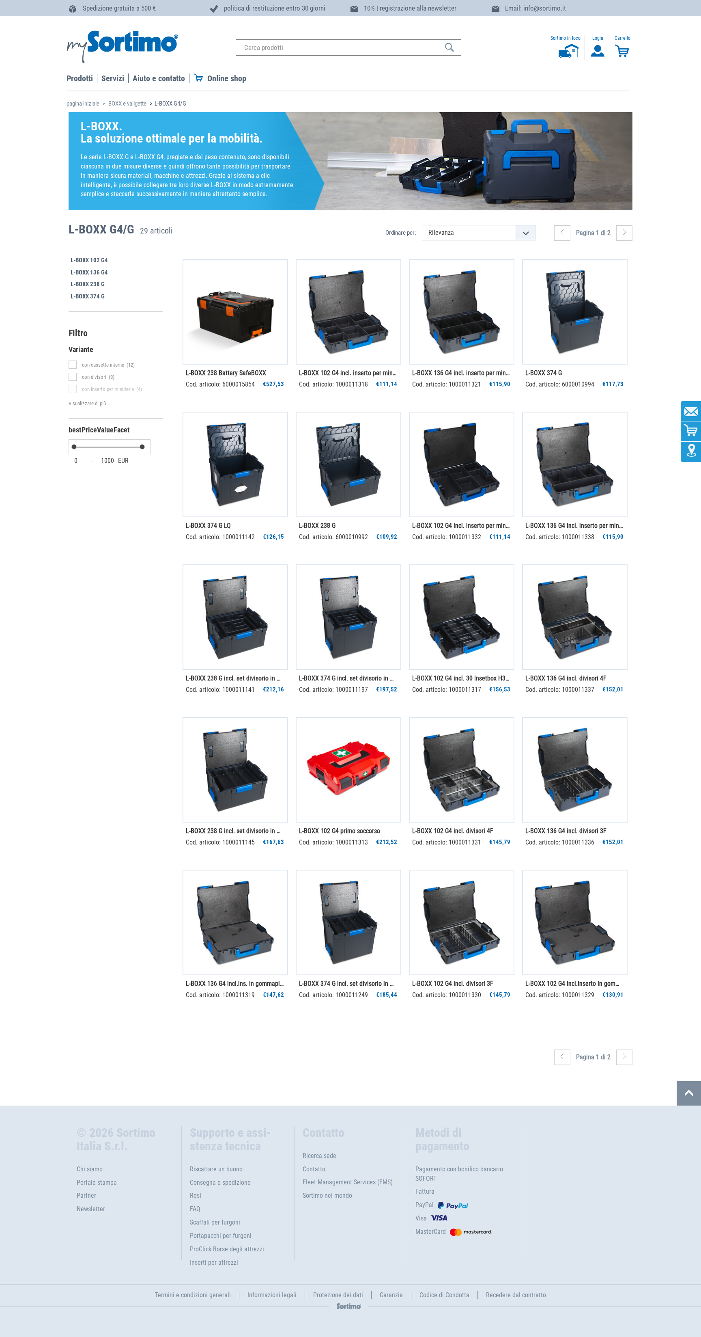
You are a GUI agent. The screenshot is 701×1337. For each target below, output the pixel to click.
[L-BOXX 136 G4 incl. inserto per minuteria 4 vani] (575, 464)
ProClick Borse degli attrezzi (227, 1249)
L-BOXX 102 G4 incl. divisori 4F (452, 831)
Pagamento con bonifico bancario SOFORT (459, 1173)
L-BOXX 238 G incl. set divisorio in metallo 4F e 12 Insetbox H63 (235, 678)
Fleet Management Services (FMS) (348, 1182)
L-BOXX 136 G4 (89, 272)
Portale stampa (97, 1182)
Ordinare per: (400, 232)
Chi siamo (90, 1169)
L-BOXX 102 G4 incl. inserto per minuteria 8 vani (348, 373)
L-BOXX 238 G (88, 284)
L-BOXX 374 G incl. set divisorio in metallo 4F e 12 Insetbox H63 (348, 678)
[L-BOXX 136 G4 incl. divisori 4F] (575, 617)
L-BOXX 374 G (88, 296)
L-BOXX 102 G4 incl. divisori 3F (452, 983)
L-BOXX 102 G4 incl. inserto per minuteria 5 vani (461, 525)
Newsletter (91, 1209)
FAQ (195, 1209)
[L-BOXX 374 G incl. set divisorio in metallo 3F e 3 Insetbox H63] (348, 922)
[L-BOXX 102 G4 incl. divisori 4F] (461, 770)
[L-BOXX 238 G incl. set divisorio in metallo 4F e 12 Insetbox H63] (235, 617)
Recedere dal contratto (516, 1295)
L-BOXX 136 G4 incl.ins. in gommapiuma (235, 983)
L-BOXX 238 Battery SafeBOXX (226, 373)
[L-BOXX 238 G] (348, 464)
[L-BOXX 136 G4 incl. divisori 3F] (575, 770)
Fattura (424, 1191)
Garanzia (391, 1295)
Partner (86, 1195)
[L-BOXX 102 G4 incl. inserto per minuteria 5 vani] (461, 464)
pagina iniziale (83, 103)
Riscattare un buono (216, 1169)
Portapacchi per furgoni (221, 1236)
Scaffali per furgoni (215, 1222)
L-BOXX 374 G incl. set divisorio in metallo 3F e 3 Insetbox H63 (348, 983)
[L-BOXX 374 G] (575, 312)
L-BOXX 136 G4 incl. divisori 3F (565, 831)
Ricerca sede (319, 1156)
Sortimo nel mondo (327, 1195)
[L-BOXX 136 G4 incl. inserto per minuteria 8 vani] (461, 312)
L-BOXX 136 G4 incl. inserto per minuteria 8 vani (461, 373)
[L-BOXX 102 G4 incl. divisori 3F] (461, 922)
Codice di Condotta (444, 1295)
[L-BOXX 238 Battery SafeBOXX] (235, 312)
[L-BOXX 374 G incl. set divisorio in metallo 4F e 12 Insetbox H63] (348, 617)
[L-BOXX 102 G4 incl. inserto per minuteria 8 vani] (348, 312)
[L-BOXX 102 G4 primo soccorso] (348, 770)
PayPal (424, 1205)
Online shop (226, 78)
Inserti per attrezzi (214, 1262)
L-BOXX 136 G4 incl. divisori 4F (565, 678)
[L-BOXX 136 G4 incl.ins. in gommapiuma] (235, 922)
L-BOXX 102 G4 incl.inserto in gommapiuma (574, 983)
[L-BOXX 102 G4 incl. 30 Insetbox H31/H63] (461, 617)
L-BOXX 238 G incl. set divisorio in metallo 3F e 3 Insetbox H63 (235, 831)
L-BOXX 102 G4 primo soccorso (339, 831)
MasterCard (430, 1231)
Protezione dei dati (338, 1295)
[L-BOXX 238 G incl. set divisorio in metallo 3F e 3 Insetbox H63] (235, 770)
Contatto (314, 1169)
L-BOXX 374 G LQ (208, 525)
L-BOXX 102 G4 (89, 260)
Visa (421, 1218)
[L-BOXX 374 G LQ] (235, 464)
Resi (195, 1195)
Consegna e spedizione (220, 1182)
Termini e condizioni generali (193, 1295)
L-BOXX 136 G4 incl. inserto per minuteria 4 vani (574, 525)
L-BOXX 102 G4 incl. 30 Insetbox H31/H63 (461, 678)
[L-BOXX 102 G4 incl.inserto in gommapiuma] (575, 922)
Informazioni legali (272, 1295)
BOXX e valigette (127, 103)
